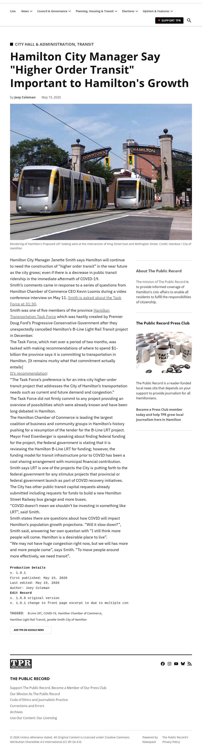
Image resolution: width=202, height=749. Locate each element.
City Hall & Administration (45, 44)
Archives (16, 712)
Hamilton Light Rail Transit (27, 619)
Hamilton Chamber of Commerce (79, 613)
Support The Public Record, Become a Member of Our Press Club (58, 688)
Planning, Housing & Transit (95, 11)
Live (13, 11)
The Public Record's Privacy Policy (175, 739)
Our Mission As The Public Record (35, 694)
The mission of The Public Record (160, 282)
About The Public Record (159, 270)
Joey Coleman (25, 97)
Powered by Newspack (150, 739)
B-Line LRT (35, 613)
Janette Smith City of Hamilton (67, 619)
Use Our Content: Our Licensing (33, 718)
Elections (128, 11)
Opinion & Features (156, 11)
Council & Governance (52, 11)
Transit (85, 44)
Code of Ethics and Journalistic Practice (39, 700)
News (25, 11)
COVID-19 (50, 613)
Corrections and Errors (27, 706)
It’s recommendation (28, 373)
